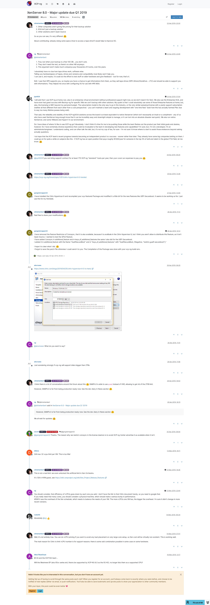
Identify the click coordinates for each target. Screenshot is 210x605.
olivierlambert (39, 23)
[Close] (181, 574)
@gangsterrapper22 (68, 432)
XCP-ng (38, 4)
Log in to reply (177, 17)
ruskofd (37, 515)
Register (32, 591)
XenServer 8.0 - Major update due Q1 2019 (69, 405)
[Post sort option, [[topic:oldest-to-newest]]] (167, 17)
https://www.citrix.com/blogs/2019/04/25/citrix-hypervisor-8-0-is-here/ (62, 269)
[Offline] (30, 25)
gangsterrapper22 (41, 193)
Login (40, 591)
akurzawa (37, 265)
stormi (36, 432)
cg (35, 54)
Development (33, 17)
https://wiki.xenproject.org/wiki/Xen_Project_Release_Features (79, 478)
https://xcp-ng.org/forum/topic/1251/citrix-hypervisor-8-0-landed (60, 177)
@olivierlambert (44, 54)
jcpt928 (37, 97)
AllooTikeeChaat (40, 555)
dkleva (36, 451)
